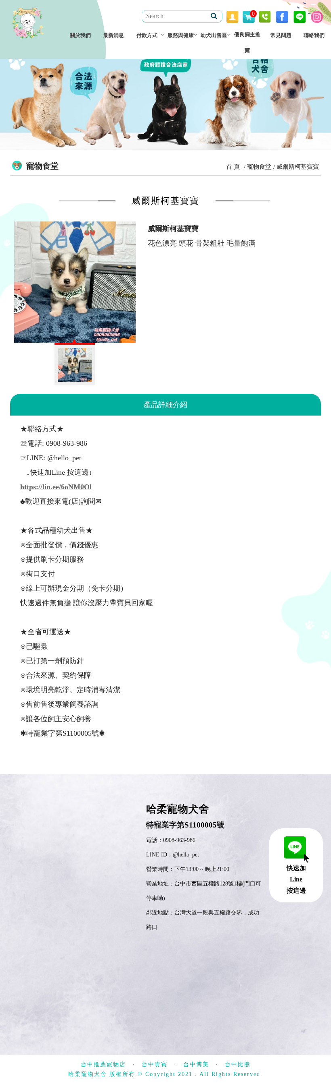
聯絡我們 (314, 35)
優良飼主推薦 (247, 42)
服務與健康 (181, 35)
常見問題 (280, 35)
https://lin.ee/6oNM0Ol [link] (56, 487)
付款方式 (146, 35)
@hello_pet (186, 854)
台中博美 (196, 1064)
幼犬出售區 (214, 35)
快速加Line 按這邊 (296, 879)
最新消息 (113, 35)
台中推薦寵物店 (103, 1064)
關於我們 (80, 35)
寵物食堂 (259, 166)
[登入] (232, 16)
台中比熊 (238, 1064)
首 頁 (233, 166)
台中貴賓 (155, 1064)
